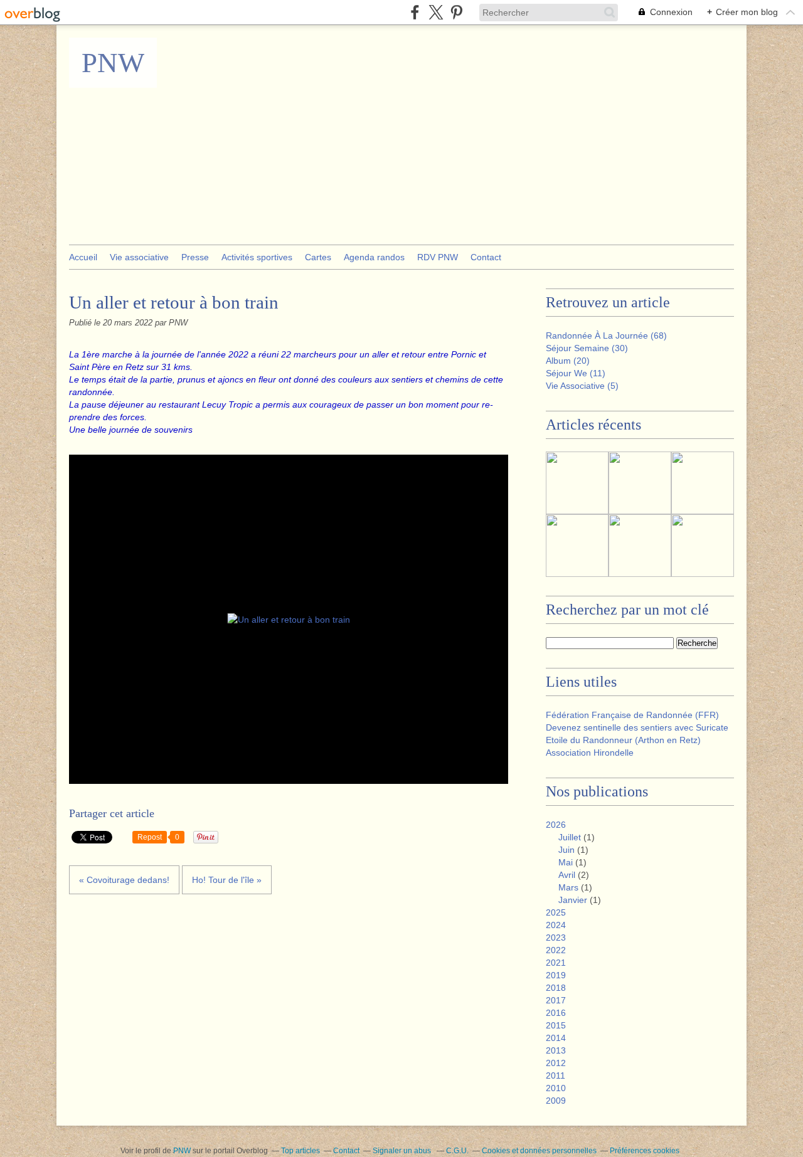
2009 (556, 1101)
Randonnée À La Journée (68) (606, 335)
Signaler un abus (403, 1150)
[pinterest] (456, 12)
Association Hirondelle (590, 753)
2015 (556, 1025)
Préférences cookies (644, 1150)
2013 (556, 1050)
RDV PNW (437, 257)
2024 (556, 925)
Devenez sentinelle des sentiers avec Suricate (637, 727)
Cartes (318, 257)
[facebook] (415, 12)
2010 (556, 1088)
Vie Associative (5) (582, 386)
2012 (556, 1063)
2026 (556, 825)
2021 (556, 963)
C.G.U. (457, 1150)
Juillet (569, 837)
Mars (568, 887)
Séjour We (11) (575, 373)
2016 (556, 1013)
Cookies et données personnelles (539, 1150)
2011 (555, 1075)
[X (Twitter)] (436, 12)
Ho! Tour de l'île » (227, 880)
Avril (566, 875)
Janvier (572, 900)
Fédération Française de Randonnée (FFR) (632, 715)
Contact (486, 257)
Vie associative (139, 257)
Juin (566, 850)
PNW (113, 62)
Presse (195, 257)
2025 (556, 912)
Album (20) (568, 361)
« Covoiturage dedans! (124, 880)
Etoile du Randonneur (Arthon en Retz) (623, 740)
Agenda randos (374, 257)
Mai (565, 862)
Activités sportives (256, 257)
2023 (556, 937)
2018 (556, 988)
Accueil (83, 257)
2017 (556, 1000)
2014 (556, 1038)
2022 (556, 950)
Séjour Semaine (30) (587, 348)
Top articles (300, 1150)
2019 (556, 975)
